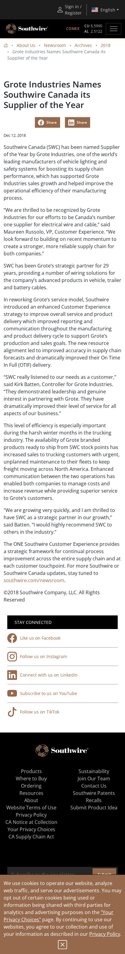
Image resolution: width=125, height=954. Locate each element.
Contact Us (93, 785)
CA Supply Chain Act (31, 836)
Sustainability (94, 771)
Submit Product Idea (93, 807)
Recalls (94, 800)
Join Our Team (94, 778)
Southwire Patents (94, 793)
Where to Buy (31, 778)
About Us (26, 45)
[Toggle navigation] (113, 28)
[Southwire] (27, 28)
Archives (83, 45)
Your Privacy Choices (31, 829)
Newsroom (55, 45)
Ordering (31, 785)
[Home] (6, 45)
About (31, 800)
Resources (31, 793)
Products (31, 771)
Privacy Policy (104, 934)
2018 (105, 45)
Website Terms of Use (31, 807)
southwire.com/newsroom (34, 580)
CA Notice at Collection (31, 822)
